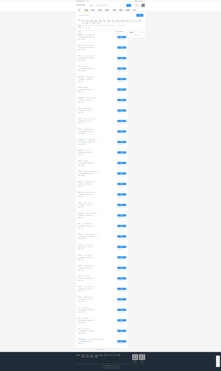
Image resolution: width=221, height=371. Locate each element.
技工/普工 (86, 20)
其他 (124, 25)
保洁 (83, 23)
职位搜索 (83, 355)
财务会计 (139, 20)
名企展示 (91, 355)
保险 (134, 21)
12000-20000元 (119, 25)
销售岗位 (126, 20)
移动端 (141, 1)
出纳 (131, 21)
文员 (133, 20)
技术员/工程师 (117, 21)
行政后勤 (117, 20)
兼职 (89, 27)
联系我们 (96, 356)
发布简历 (105, 355)
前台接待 (108, 21)
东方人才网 (80, 5)
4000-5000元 (101, 25)
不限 (83, 20)
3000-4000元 (96, 25)
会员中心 (218, 362)
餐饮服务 (91, 20)
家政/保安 (104, 20)
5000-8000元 (107, 25)
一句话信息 (96, 355)
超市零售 (88, 21)
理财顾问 (93, 23)
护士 (136, 20)
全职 (86, 27)
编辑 (137, 21)
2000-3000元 (90, 25)
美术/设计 (113, 20)
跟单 (90, 23)
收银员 (113, 21)
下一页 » (105, 349)
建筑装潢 (122, 20)
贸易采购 (86, 23)
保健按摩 (100, 21)
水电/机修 (123, 21)
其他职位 (98, 23)
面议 (86, 25)
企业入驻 (110, 355)
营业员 (100, 20)
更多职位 (141, 32)
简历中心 (87, 355)
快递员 (105, 21)
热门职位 (79, 31)
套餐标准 (83, 356)
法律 (140, 21)
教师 (130, 20)
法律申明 (118, 355)
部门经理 (127, 21)
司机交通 (95, 20)
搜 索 (140, 15)
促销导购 (92, 21)
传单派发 (83, 21)
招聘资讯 (101, 355)
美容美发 (108, 20)
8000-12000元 (113, 25)
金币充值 (87, 356)
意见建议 (91, 356)
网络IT (96, 21)
